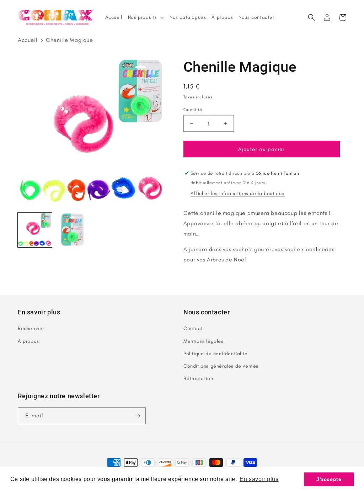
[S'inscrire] (137, 415)
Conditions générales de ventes (220, 366)
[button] (311, 17)
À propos (28, 341)
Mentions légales (203, 341)
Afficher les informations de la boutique (238, 193)
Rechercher (31, 328)
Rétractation (198, 378)
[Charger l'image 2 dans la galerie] (72, 230)
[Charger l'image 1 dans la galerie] (35, 230)
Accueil (27, 40)
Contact (193, 328)
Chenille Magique (69, 40)
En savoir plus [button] (259, 479)
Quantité (192, 109)
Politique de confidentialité (215, 354)
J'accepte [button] (328, 479)
